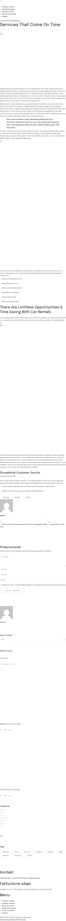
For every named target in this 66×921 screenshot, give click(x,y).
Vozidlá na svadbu (8, 910)
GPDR (18, 920)
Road (2, 825)
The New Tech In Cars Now (10, 789)
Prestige (17, 29)
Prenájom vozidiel (8, 7)
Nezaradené (4, 817)
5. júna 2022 (5, 29)
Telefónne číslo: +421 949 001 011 (11, 878)
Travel (30, 855)
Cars (17, 852)
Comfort (28, 852)
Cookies (23, 920)
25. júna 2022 (6, 795)
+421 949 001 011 (6, 21)
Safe (28, 497)
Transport (18, 855)
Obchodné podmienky (7, 920)
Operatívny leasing (8, 9)
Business (6, 497)
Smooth (6, 855)
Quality (18, 497)
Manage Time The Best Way (10, 724)
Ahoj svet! (4, 658)
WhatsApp (15, 21)
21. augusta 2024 (7, 664)
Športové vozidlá (8, 12)
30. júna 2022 (6, 730)
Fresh (2, 812)
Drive (2, 810)
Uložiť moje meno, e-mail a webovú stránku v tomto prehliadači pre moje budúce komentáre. (34, 585)
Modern (39, 852)
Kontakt (4, 16)
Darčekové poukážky (9, 14)
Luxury (2, 815)
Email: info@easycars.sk (32, 878)
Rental (25, 29)
